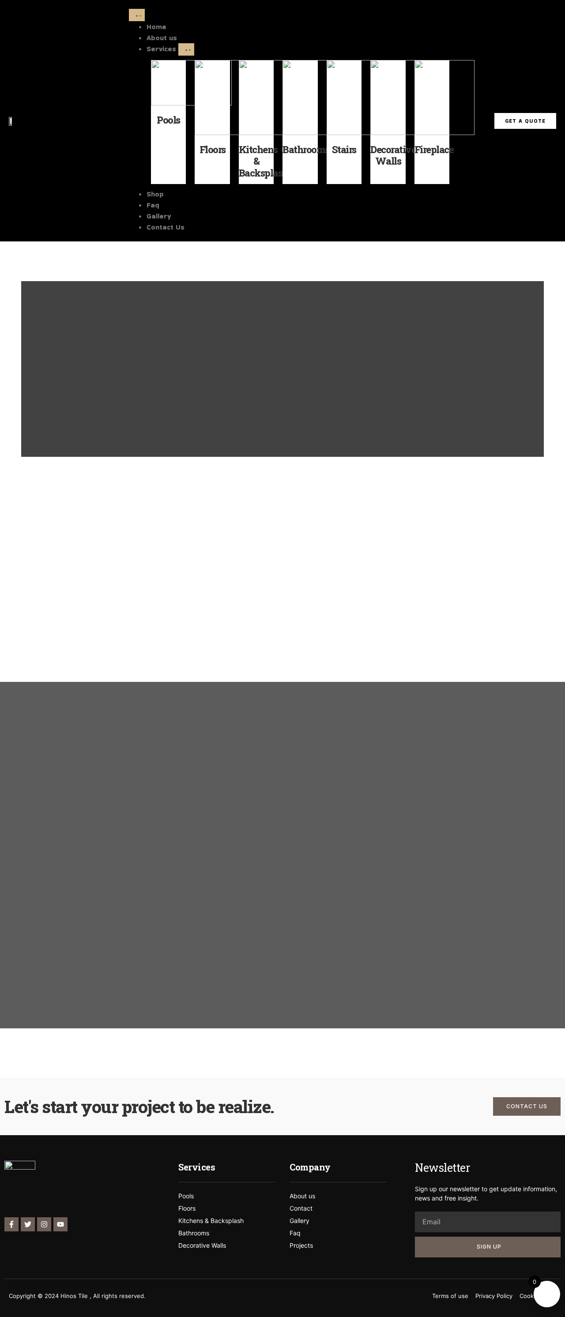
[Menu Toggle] (137, 15)
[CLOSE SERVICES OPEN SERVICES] (186, 49)
